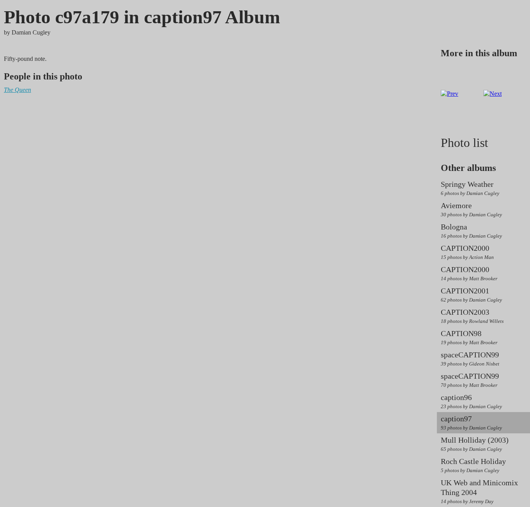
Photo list (464, 143)
